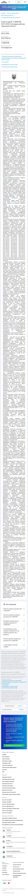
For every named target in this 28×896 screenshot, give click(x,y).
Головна (3, 13)
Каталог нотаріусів (7, 812)
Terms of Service (17, 864)
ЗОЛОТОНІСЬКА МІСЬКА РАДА (9, 67)
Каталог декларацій (7, 810)
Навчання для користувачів (9, 767)
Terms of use (16, 866)
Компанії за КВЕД (6, 802)
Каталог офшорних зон (8, 806)
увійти (18, 2)
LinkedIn (4, 868)
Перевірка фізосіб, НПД (8, 779)
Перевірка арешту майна (8, 822)
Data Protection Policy (18, 869)
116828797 (20, 705)
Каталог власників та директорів (10, 808)
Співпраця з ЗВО (6, 763)
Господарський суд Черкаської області (10, 17)
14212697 (20, 127)
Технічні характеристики (19, 873)
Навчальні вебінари (7, 765)
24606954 (17, 159)
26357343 (17, 136)
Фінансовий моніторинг (8, 781)
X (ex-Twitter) (5, 874)
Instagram (4, 872)
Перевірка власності (7, 783)
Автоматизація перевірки (8, 788)
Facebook (4, 865)
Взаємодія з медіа (7, 761)
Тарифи (4, 754)
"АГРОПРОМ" (5, 62)
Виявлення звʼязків (7, 790)
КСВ (3, 771)
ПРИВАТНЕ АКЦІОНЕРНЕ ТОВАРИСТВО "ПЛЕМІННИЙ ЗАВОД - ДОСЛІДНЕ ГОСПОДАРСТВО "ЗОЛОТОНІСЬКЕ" (13, 58)
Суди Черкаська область (7, 15)
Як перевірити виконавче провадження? (12, 820)
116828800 (21, 709)
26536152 (22, 119)
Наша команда (6, 758)
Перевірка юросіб (6, 777)
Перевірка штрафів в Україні (9, 818)
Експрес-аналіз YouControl (9, 792)
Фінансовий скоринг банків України (11, 794)
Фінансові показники (7, 785)
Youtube (4, 870)
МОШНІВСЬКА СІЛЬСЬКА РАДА (10, 64)
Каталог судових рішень (13, 13)
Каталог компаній (6, 799)
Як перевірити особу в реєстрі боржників (12, 824)
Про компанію (5, 756)
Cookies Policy (16, 871)
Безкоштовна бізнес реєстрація (14, 745)
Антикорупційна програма (17, 876)
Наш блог (4, 769)
